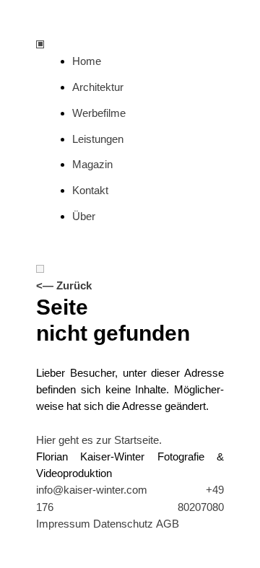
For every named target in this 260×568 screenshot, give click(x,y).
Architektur (98, 87)
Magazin (92, 164)
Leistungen (98, 139)
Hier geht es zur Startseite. (99, 440)
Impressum (63, 523)
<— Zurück (64, 285)
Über (83, 216)
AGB (167, 523)
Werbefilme (99, 113)
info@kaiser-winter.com (91, 490)
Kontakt (90, 190)
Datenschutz (123, 523)
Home (86, 61)
